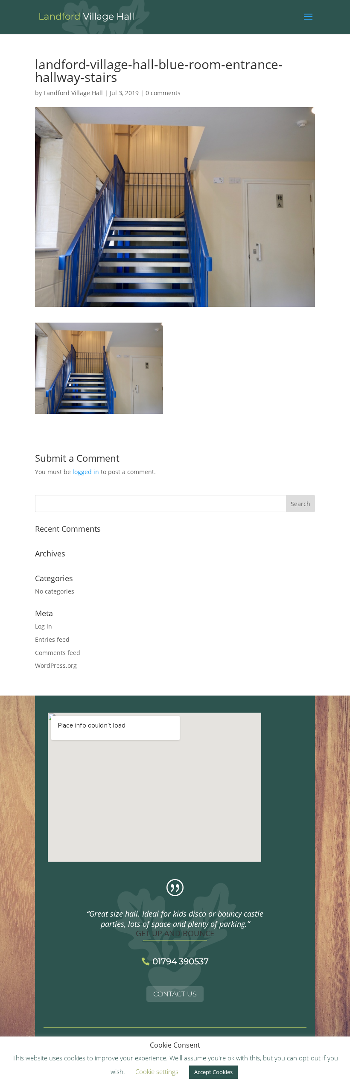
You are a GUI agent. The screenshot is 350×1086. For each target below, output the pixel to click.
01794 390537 (180, 961)
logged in (86, 472)
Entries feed (52, 639)
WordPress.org (56, 665)
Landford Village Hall (73, 93)
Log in (43, 626)
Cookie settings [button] (156, 1071)
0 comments (163, 93)
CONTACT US (175, 994)
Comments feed (57, 653)
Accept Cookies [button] (213, 1072)
